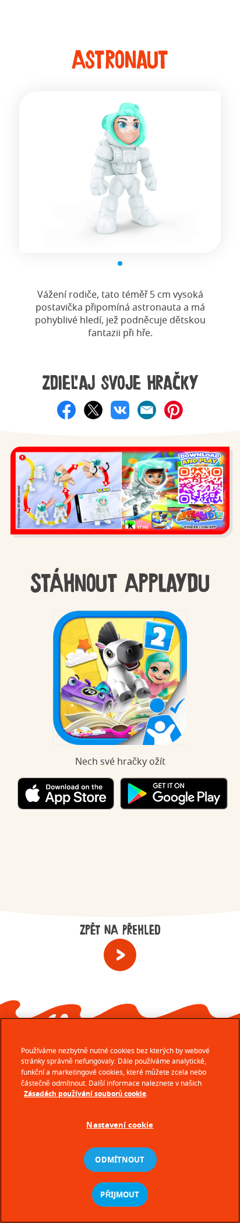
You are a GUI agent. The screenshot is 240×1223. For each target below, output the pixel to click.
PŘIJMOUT (119, 1194)
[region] (120, 1120)
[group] (120, 497)
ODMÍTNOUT (119, 1159)
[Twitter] (93, 410)
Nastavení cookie (119, 1124)
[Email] (146, 410)
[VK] (120, 410)
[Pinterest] (173, 410)
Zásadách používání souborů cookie (85, 1094)
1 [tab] (120, 263)
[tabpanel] (120, 172)
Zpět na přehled (120, 930)
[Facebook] (66, 410)
